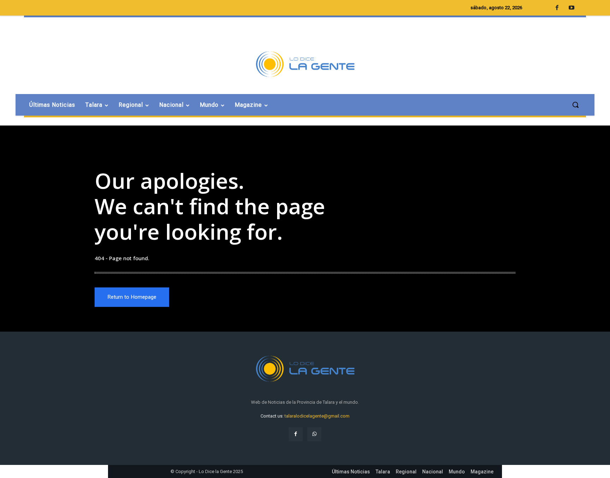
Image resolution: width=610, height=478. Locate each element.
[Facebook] (296, 434)
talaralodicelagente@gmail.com (317, 416)
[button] (575, 104)
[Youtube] (571, 8)
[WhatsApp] (314, 434)
